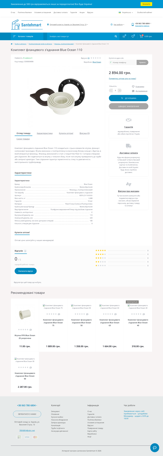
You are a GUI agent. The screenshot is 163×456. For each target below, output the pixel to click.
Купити (142, 62)
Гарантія (73, 12)
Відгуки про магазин (128, 191)
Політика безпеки (25, 12)
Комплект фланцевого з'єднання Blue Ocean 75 (53, 323)
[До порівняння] (34, 300)
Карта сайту (92, 431)
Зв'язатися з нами (27, 414)
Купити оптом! (66, 133)
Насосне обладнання (59, 420)
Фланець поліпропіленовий (64, 44)
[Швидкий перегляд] (30, 300)
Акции (82, 12)
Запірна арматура (58, 422)
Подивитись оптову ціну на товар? (122, 78)
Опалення (55, 414)
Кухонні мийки (57, 417)
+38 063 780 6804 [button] (26, 405)
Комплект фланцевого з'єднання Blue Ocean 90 (25, 376)
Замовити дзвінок (142, 26)
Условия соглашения (42, 12)
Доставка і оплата (60, 12)
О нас (13, 12)
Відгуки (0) (85, 133)
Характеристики (45, 133)
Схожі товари (23, 138)
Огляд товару (23, 133)
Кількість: (113, 86)
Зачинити (146, 4)
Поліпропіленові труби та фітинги (40, 44)
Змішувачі (55, 411)
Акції (89, 436)
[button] (68, 24)
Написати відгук (25, 271)
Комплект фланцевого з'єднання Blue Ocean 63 (110, 323)
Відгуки (90, 12)
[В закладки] (38, 300)
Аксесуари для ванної (59, 431)
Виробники (92, 434)
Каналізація (55, 425)
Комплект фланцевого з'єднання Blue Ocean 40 (138, 323)
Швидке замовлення (128, 106)
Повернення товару (95, 428)
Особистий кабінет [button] (144, 12)
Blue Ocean (97, 62)
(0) (89, 58)
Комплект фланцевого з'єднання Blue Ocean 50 (81, 323)
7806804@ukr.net (27, 430)
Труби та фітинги (20, 44)
